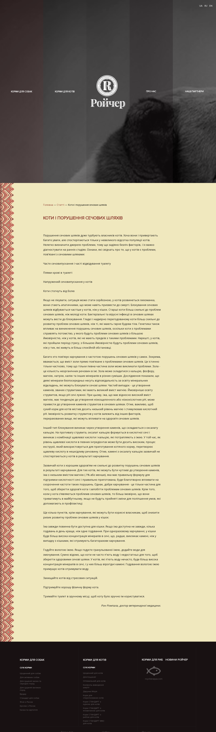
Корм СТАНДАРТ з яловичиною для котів (94, 709)
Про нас (151, 91)
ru (206, 6)
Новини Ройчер (176, 659)
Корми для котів (65, 91)
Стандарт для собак (29, 698)
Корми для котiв (94, 659)
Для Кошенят (89, 677)
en (210, 6)
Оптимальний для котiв (94, 681)
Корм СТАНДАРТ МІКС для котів (93, 722)
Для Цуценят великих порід (30, 689)
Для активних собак (29, 677)
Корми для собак (21, 91)
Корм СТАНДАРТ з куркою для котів (92, 703)
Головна (48, 204)
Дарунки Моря (90, 691)
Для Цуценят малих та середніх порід (30, 682)
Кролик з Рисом (27, 706)
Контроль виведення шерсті (93, 686)
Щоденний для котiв (93, 673)
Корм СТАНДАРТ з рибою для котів (92, 716)
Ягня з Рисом (26, 702)
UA (200, 6)
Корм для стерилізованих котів (93, 696)
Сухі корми (26, 667)
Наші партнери (194, 91)
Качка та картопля (29, 710)
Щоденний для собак (30, 673)
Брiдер (23, 694)
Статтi (60, 204)
